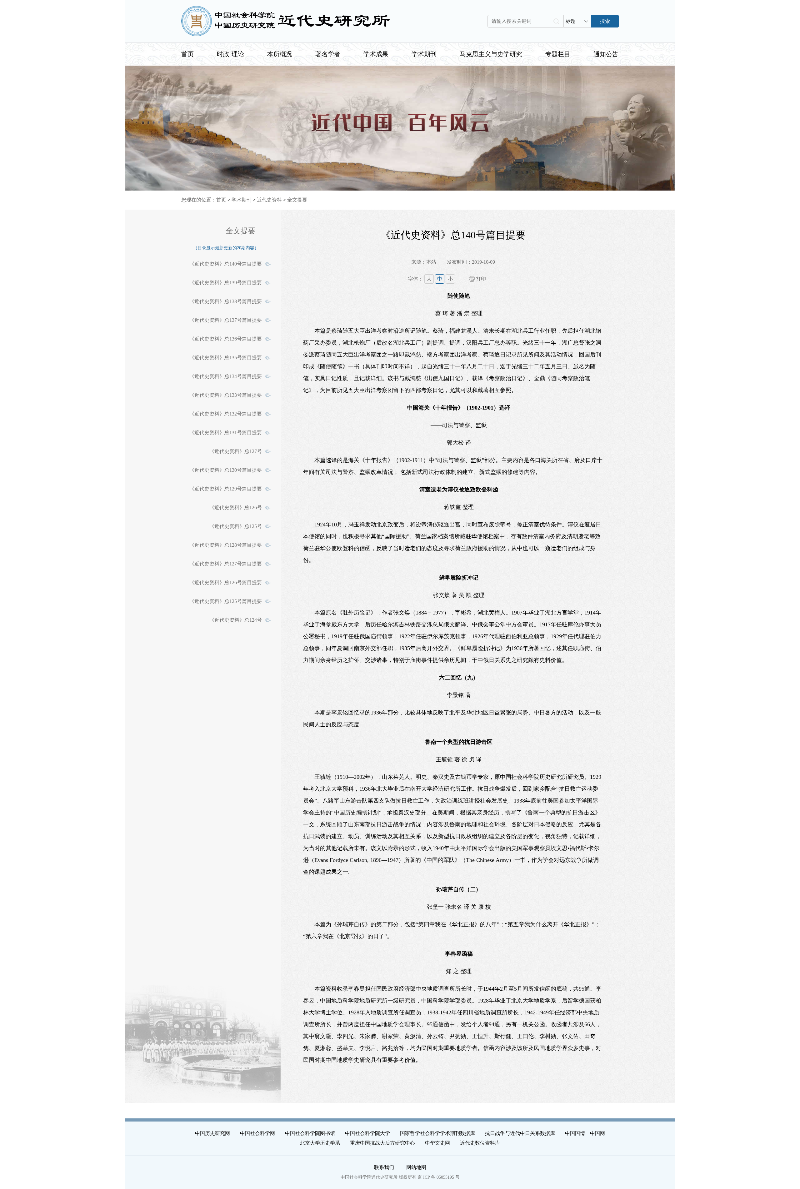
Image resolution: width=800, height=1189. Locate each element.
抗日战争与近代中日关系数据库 (520, 1133)
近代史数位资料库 (480, 1143)
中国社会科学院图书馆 (310, 1133)
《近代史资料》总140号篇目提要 (225, 263)
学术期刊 (424, 54)
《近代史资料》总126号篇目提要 (225, 582)
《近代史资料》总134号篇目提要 (225, 376)
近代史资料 (269, 199)
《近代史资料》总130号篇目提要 (225, 470)
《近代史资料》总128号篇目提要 (225, 545)
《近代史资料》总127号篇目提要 (225, 563)
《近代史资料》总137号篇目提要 (225, 320)
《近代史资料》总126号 (235, 507)
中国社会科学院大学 (367, 1133)
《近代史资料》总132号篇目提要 (225, 413)
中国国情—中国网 (585, 1133)
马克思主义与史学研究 (491, 54)
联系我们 (384, 1167)
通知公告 (605, 54)
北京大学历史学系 (320, 1143)
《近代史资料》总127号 (235, 451)
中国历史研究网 (212, 1133)
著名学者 (327, 54)
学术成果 (375, 54)
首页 (187, 54)
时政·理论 (230, 54)
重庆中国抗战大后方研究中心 (382, 1143)
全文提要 (297, 199)
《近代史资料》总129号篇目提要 (225, 488)
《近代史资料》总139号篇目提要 (225, 282)
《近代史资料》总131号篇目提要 (225, 432)
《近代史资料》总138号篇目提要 (225, 301)
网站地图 (416, 1167)
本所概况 (279, 54)
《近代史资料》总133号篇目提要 (225, 395)
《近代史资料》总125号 (235, 526)
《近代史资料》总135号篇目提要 (225, 357)
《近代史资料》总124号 (235, 620)
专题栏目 (557, 54)
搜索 (605, 21)
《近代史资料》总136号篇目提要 (225, 338)
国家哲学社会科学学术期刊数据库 (437, 1133)
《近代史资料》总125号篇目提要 (225, 601)
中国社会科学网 (257, 1133)
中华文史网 (437, 1143)
